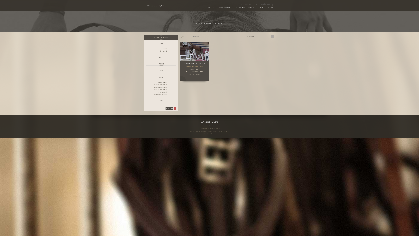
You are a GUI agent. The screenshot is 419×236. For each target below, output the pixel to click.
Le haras (211, 7)
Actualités (240, 7)
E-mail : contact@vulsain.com (200, 131)
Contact (261, 7)
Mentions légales (262, 4)
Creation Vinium (209, 134)
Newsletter (246, 4)
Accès (270, 7)
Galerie (251, 7)
